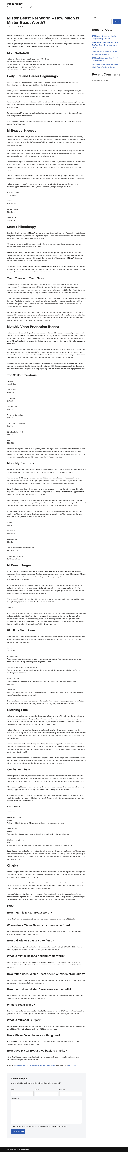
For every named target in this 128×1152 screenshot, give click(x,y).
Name (13, 1090)
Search (94, 17)
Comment (15, 1099)
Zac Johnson (72, 1065)
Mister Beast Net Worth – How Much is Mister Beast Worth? (35, 1065)
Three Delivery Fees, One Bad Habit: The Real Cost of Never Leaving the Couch (105, 45)
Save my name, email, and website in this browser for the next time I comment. (40, 1126)
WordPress (25, 1149)
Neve (9, 1149)
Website (62, 1090)
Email (37, 1090)
